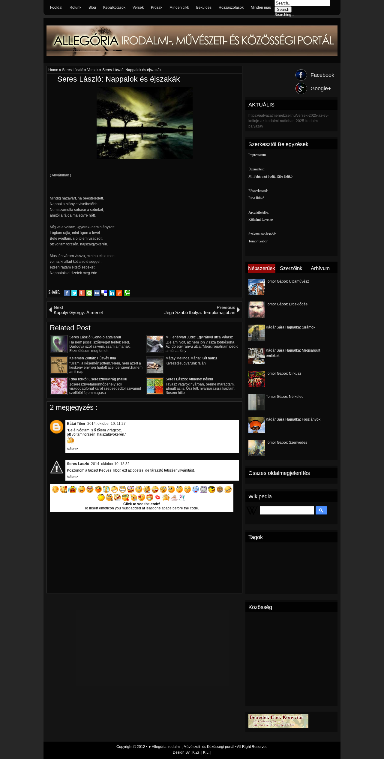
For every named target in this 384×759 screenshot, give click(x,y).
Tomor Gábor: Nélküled (285, 396)
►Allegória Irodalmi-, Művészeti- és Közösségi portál (191, 747)
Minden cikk (179, 7)
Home (53, 70)
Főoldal (56, 7)
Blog (92, 7)
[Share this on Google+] (82, 293)
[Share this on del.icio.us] (104, 293)
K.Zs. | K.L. (200, 752)
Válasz (72, 449)
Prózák (156, 7)
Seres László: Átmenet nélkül (189, 379)
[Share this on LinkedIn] (112, 293)
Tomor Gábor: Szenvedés (286, 442)
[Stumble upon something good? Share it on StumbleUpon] (89, 293)
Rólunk (75, 7)
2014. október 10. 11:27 (106, 424)
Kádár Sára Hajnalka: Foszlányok (293, 419)
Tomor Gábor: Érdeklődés (287, 304)
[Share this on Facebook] (67, 293)
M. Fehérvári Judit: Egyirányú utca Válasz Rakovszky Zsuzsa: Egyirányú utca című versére (199, 337)
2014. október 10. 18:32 (110, 464)
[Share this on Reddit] (119, 293)
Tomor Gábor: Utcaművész (287, 281)
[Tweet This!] (74, 293)
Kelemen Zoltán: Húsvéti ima (92, 358)
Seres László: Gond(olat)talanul (95, 337)
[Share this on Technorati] (127, 293)
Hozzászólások (231, 7)
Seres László (73, 70)
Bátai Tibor (76, 424)
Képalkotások (114, 7)
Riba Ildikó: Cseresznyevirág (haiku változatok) (98, 379)
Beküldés (204, 7)
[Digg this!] (97, 293)
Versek (138, 7)
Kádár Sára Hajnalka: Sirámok (290, 327)
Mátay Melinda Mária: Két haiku (191, 358)
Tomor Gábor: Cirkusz (283, 373)
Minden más (261, 7)
